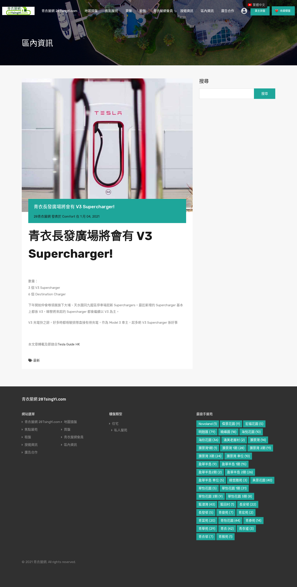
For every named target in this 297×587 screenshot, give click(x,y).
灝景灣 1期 (233, 448)
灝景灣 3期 (210, 456)
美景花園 (262, 480)
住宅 (115, 424)
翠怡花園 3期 (240, 496)
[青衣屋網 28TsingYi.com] (18, 13)
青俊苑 (226, 512)
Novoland (208, 424)
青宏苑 (246, 512)
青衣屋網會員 (163, 11)
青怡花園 (230, 521)
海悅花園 (251, 432)
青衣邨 (206, 537)
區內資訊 (207, 11)
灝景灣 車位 (238, 456)
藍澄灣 (207, 504)
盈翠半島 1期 (234, 464)
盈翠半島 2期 (240, 472)
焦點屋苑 (111, 11)
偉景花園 (231, 424)
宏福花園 (254, 424)
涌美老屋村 (234, 440)
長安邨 (247, 504)
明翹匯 (207, 432)
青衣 (227, 529)
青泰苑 (253, 521)
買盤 (128, 11)
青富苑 (207, 521)
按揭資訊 (186, 11)
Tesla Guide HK (69, 344)
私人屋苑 (120, 430)
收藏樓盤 (284, 10)
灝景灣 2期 (260, 448)
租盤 (142, 11)
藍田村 (227, 504)
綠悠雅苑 (238, 480)
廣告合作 (227, 11)
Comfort (68, 216)
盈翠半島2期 (210, 472)
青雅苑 (225, 537)
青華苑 (207, 529)
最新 (36, 360)
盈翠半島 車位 (211, 480)
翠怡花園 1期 (234, 488)
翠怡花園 (208, 488)
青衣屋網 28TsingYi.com (59, 11)
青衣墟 (246, 529)
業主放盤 (260, 10)
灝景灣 (258, 440)
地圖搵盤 (91, 11)
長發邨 (206, 512)
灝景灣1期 (208, 448)
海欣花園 (208, 440)
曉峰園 (228, 432)
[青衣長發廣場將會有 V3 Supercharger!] (107, 145)
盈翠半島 (208, 464)
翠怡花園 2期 (211, 496)
